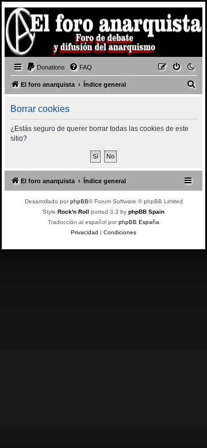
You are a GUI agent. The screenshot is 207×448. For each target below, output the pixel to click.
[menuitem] (45, 67)
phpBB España (138, 222)
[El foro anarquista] (26, 34)
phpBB (79, 201)
